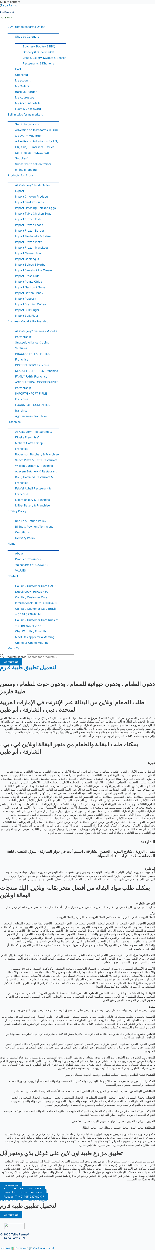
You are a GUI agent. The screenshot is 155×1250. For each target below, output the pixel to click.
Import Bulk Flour (26, 315)
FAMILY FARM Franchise (31, 376)
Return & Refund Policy (30, 521)
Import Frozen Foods (29, 225)
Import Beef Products (29, 202)
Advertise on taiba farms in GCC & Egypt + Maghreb (36, 132)
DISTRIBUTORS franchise (32, 365)
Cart (18, 69)
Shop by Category (27, 36)
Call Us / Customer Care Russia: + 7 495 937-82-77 (36, 622)
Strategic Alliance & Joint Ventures (32, 345)
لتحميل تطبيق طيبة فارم (28, 667)
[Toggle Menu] (33, 31)
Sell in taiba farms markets (25, 114)
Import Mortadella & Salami (33, 236)
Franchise (14, 422)
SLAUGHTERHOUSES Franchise (36, 371)
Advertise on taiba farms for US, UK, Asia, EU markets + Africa (36, 144)
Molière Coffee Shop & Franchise (30, 446)
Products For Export (21, 175)
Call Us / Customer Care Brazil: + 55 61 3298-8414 (36, 611)
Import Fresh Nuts (27, 276)
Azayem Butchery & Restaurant (36, 471)
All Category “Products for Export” (32, 188)
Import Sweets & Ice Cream (33, 270)
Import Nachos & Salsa (30, 287)
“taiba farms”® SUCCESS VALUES (31, 567)
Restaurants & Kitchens (38, 63)
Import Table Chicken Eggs (33, 213)
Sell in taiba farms (27, 124)
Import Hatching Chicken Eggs (35, 208)
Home (12, 543)
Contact (13, 576)
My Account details (27, 103)
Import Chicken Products (32, 196)
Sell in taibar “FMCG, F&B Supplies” (32, 155)
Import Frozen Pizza (28, 242)
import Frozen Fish (28, 219)
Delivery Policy (25, 538)
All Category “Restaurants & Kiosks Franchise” (33, 434)
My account (22, 80)
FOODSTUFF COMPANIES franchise (32, 407)
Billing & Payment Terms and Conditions (34, 529)
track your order (26, 92)
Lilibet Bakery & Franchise (32, 500)
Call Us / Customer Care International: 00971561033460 (36, 600)
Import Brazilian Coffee (30, 304)
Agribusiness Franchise (31, 416)
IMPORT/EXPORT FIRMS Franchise (31, 396)
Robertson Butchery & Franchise (37, 454)
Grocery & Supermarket (38, 52)
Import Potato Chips (28, 281)
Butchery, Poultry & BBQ (39, 46)
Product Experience (28, 559)
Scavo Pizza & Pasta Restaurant (36, 460)
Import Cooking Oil (27, 259)
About (19, 553)
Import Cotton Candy (29, 293)
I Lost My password (28, 109)
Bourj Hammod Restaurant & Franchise (34, 480)
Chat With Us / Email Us (30, 631)
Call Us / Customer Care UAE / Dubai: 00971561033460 (35, 588)
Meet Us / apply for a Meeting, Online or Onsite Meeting (35, 639)
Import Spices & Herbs (30, 264)
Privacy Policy (17, 511)
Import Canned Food (29, 253)
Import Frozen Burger (29, 230)
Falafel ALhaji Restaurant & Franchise (33, 491)
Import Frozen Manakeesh (32, 247)
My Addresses (24, 97)
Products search (16, 657)
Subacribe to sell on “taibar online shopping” (33, 166)
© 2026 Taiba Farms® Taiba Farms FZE (14, 1236)
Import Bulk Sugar (27, 310)
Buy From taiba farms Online (26, 27)
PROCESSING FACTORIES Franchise (32, 356)
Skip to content (10, 2)
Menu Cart (15, 648)
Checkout (21, 75)
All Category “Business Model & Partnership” (36, 334)
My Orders (22, 86)
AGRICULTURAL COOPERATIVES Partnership (37, 385)
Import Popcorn (25, 298)
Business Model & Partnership (28, 321)
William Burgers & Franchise (34, 466)
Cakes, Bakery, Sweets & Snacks (44, 58)
